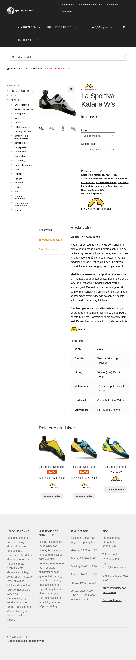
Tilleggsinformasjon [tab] (50, 239)
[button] (71, 89)
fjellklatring (121, 178)
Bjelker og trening (23, 109)
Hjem (13, 68)
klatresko (123, 182)
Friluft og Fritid (22, 91)
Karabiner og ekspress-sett (21, 137)
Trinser (17, 210)
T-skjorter (19, 187)
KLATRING (24, 68)
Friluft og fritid (59, 27)
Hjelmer (18, 118)
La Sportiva (95, 193)
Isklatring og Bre (22, 127)
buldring (108, 178)
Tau (16, 191)
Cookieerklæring (112, 600)
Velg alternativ (52, 496)
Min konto (67, 11)
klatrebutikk (88, 182)
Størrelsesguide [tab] (48, 249)
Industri (18, 122)
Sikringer (18, 173)
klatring (100, 186)
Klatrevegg (112, 4)
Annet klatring (21, 104)
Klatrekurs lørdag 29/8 (90, 4)
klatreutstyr (87, 186)
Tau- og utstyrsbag (19, 197)
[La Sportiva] (52, 487)
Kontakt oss (68, 4)
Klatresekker (20, 151)
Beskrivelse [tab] (46, 229)
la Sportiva (111, 186)
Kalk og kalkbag (22, 131)
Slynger (18, 178)
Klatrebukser (20, 142)
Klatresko (38, 68)
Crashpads (19, 113)
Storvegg (19, 182)
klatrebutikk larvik (106, 182)
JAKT (13, 95)
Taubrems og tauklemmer (21, 204)
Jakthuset (26, 40)
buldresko (96, 178)
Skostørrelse (88, 143)
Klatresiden (27, 27)
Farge (84, 130)
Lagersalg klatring (23, 165)
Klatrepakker (20, 147)
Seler (17, 169)
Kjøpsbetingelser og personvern (26, 640)
